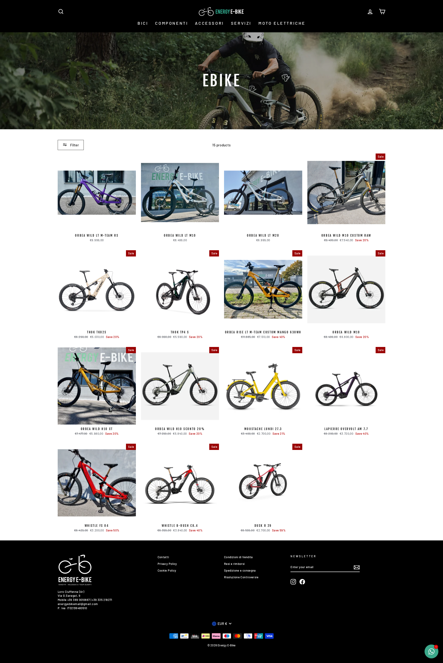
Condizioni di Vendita (238, 557)
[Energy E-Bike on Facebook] (302, 582)
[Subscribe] (357, 567)
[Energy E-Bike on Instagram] (293, 582)
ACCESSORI (209, 23)
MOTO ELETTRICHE (281, 23)
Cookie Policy (167, 570)
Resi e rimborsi (234, 564)
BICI (143, 23)
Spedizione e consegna (240, 570)
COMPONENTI (171, 23)
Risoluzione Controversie (241, 577)
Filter (74, 145)
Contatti (163, 557)
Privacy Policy (167, 564)
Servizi (241, 23)
